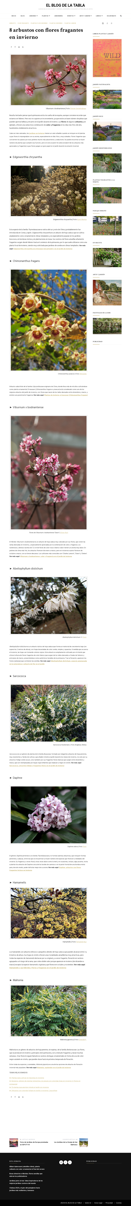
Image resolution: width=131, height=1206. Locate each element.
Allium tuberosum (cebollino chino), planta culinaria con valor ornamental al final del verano (26, 1167)
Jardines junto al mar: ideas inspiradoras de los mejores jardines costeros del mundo (26, 1182)
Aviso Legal (98, 1203)
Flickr (85, 637)
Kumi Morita (82, 219)
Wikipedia (83, 374)
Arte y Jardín (85, 16)
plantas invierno (56, 23)
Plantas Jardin (70, 23)
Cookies (119, 1203)
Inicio (14, 16)
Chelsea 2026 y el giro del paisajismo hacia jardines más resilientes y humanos (24, 1189)
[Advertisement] (48, 1113)
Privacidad (109, 1203)
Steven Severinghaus (78, 108)
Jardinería (58, 16)
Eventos (70, 16)
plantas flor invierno (39, 23)
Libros (98, 16)
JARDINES (32, 16)
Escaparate (111, 16)
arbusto (12, 23)
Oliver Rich (64, 532)
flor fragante (23, 23)
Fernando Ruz (81, 941)
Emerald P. (83, 1039)
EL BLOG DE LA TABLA (65, 5)
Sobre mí (88, 1203)
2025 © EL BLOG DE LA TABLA (71, 1203)
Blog (23, 16)
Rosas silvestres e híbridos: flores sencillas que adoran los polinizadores (25, 1175)
